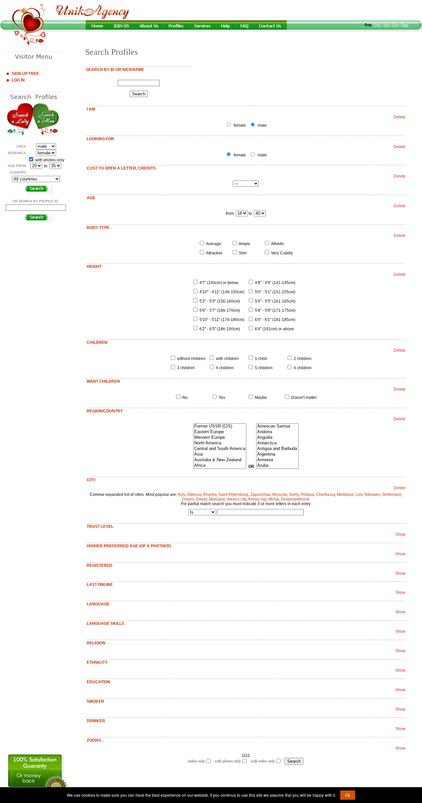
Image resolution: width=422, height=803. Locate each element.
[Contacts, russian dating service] (272, 25)
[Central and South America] (220, 449)
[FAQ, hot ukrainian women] (244, 25)
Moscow (279, 494)
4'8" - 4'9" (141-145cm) (275, 282)
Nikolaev (372, 494)
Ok (347, 795)
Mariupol (217, 499)
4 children (225, 368)
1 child (261, 358)
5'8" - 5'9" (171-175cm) (275, 310)
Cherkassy (325, 494)
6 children (303, 368)
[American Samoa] (277, 426)
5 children (264, 368)
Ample (244, 243)
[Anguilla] (277, 437)
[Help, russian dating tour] (225, 25)
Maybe (261, 397)
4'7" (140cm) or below (218, 282)
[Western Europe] (220, 437)
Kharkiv (209, 494)
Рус (378, 25)
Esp (395, 25)
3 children (186, 368)
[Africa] (220, 465)
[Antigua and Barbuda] (277, 449)
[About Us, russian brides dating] (149, 25)
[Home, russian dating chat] (97, 25)
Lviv (358, 494)
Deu (405, 25)
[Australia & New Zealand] (220, 460)
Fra (386, 25)
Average (213, 243)
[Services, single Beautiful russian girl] (202, 25)
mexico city (236, 499)
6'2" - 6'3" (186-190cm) (219, 329)
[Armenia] (277, 460)
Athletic (277, 243)
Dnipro (188, 499)
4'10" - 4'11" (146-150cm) (221, 292)
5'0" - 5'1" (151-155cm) (275, 292)
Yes (222, 397)
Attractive (214, 253)
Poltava (307, 494)
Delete (400, 117)
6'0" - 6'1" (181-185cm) (275, 319)
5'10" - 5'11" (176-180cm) (221, 319)
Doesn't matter (304, 397)
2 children (303, 358)
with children (227, 358)
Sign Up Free (25, 73)
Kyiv (181, 494)
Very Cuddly (282, 253)
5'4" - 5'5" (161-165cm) (275, 301)
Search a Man (46, 119)
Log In (18, 80)
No (185, 397)
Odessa (194, 494)
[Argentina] (277, 454)
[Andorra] (277, 432)
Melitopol (345, 494)
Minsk (273, 499)
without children (191, 358)
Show (400, 534)
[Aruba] (277, 465)
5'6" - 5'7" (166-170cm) (219, 310)
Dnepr (201, 499)
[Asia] (220, 454)
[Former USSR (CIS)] (220, 426)
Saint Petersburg (233, 494)
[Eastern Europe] (220, 432)
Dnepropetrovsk (295, 499)
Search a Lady (20, 119)
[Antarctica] (277, 443)
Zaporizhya (260, 494)
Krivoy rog (257, 499)
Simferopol (391, 494)
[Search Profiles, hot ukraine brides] (176, 25)
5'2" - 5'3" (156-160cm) (219, 301)
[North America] (220, 443)
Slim (243, 253)
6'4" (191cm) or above (274, 329)
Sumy (294, 494)
